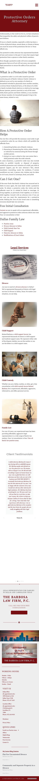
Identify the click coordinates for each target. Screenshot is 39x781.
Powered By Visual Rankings (32, 778)
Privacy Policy (6, 722)
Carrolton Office (7, 704)
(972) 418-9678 (11, 714)
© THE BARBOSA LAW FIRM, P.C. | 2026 (13, 778)
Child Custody (8, 380)
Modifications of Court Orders (14, 235)
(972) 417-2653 (10, 700)
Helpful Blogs (6, 735)
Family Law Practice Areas (10, 730)
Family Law (6, 428)
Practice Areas (8, 224)
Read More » (6, 759)
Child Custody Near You (12, 228)
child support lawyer (21, 334)
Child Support (8, 231)
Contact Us (6, 742)
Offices (5, 732)
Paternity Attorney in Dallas (13, 233)
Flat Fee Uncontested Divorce (15, 754)
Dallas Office (6, 692)
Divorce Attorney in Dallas (13, 226)
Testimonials (6, 737)
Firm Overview (7, 740)
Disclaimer (6, 719)
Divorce (5, 283)
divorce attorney (21, 287)
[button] (36, 5)
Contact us (3, 210)
